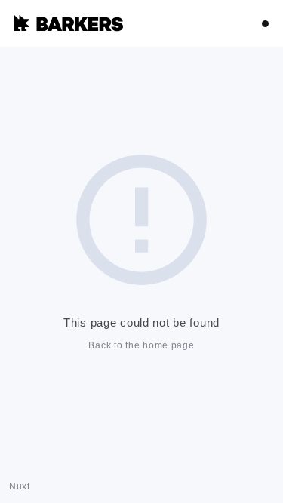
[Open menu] (265, 23)
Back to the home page (141, 345)
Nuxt (19, 486)
